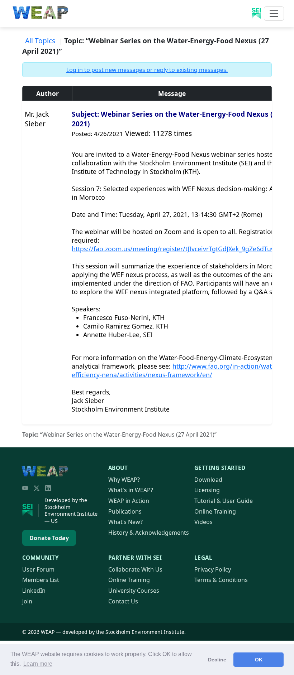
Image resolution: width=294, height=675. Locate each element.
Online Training (215, 511)
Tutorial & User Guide (223, 501)
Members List (40, 580)
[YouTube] (25, 488)
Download (208, 480)
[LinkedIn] (48, 488)
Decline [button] (217, 659)
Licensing (207, 490)
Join (27, 601)
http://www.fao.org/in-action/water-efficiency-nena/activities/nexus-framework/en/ (176, 370)
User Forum (38, 569)
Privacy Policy (212, 569)
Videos (203, 522)
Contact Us (123, 601)
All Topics (40, 40)
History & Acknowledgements (148, 532)
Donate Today (49, 538)
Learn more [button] (37, 664)
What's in (130, 490)
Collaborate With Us (135, 569)
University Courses (133, 590)
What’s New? (125, 522)
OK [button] (258, 659)
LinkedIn (34, 590)
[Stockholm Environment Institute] (30, 510)
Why (124, 480)
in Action (128, 501)
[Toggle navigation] (274, 13)
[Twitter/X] (36, 488)
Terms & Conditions (221, 580)
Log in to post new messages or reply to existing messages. (147, 70)
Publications (125, 511)
